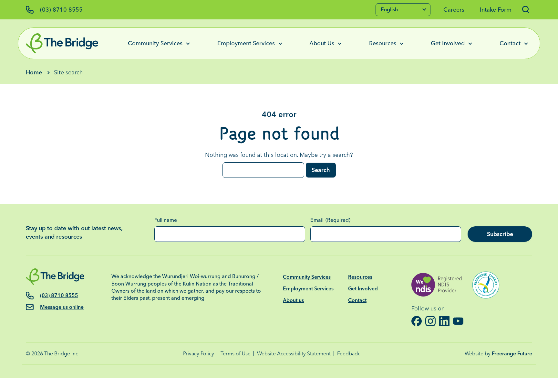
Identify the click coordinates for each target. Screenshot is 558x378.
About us (293, 300)
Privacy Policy (198, 354)
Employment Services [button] (246, 43)
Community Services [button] (155, 43)
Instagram (430, 321)
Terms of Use (236, 354)
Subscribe (500, 234)
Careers (453, 9)
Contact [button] (510, 43)
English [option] (389, 9)
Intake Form (496, 9)
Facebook (416, 321)
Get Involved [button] (448, 43)
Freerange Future (512, 354)
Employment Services (308, 289)
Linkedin (444, 321)
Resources (360, 277)
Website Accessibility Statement (294, 354)
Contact (357, 300)
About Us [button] (321, 43)
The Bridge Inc (61, 354)
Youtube (458, 321)
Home (34, 72)
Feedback (348, 354)
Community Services (307, 277)
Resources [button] (382, 43)
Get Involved (363, 289)
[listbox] (403, 9)
